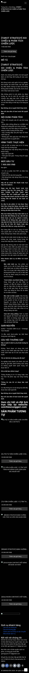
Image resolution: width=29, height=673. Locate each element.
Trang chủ (4, 7)
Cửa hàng (12, 7)
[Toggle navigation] (25, 3)
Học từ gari (11, 56)
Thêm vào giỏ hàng (9, 51)
